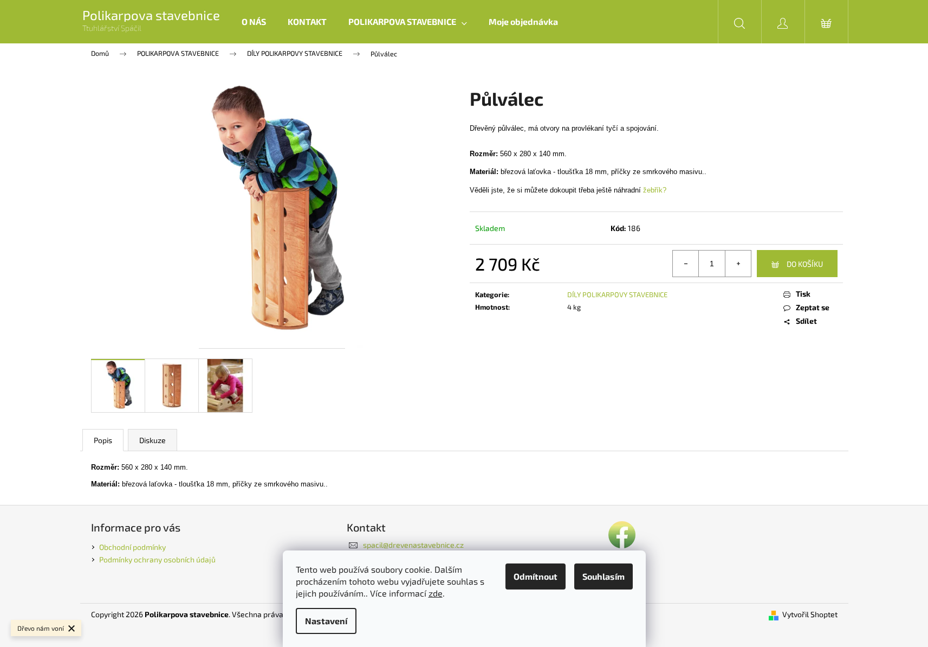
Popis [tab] (103, 440)
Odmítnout (535, 576)
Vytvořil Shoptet (810, 614)
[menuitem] (254, 21)
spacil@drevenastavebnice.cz (413, 544)
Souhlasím (603, 576)
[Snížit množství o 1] (686, 264)
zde (436, 593)
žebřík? (654, 190)
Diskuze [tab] (152, 440)
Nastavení (326, 621)
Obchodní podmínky (132, 547)
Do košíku (805, 263)
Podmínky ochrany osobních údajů (157, 559)
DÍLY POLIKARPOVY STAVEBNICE (617, 294)
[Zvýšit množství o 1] (738, 264)
